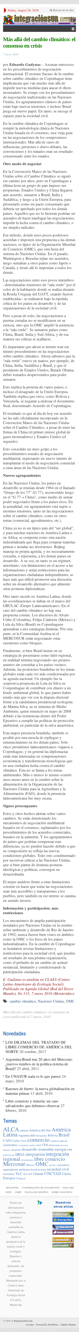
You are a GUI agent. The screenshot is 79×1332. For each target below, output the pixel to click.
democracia (54, 1145)
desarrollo (16, 1149)
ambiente (24, 1130)
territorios (9, 1174)
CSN (45, 1145)
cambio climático (23, 1001)
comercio (38, 1139)
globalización (9, 1154)
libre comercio (49, 1158)
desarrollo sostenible (38, 1149)
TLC (18, 1173)
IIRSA (20, 1154)
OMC (70, 1001)
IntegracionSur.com (22, 1320)
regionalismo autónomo (16, 1169)
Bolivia (53, 1135)
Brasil (64, 1135)
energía (60, 1149)
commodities (10, 1145)
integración (35, 1154)
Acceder (30, 1324)
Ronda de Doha (38, 1169)
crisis (38, 1145)
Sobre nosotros (61, 1192)
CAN (7, 1140)
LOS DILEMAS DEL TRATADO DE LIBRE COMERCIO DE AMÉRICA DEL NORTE (38, 1047)
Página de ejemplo (36, 1192)
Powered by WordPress (47, 1324)
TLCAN (27, 1174)
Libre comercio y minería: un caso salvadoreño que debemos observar (32, 1103)
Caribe (16, 1141)
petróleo (52, 1165)
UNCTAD (52, 1173)
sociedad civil (58, 1169)
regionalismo (63, 1164)
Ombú (18, 1192)
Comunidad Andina (27, 1145)
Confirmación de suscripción (41, 1187)
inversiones (27, 1160)
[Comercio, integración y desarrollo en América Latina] (39, 19)
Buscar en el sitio (63, 10)
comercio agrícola (58, 1140)
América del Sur (40, 1130)
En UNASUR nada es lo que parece (33, 1076)
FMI (69, 1149)
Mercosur (14, 1163)
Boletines (12, 1187)
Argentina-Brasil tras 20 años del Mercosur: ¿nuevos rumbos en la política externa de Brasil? (39, 1064)
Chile (24, 1141)
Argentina (24, 1135)
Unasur (38, 1173)
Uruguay (21, 1178)
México (30, 1165)
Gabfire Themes (68, 1324)
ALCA (11, 1129)
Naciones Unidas (51, 1001)
